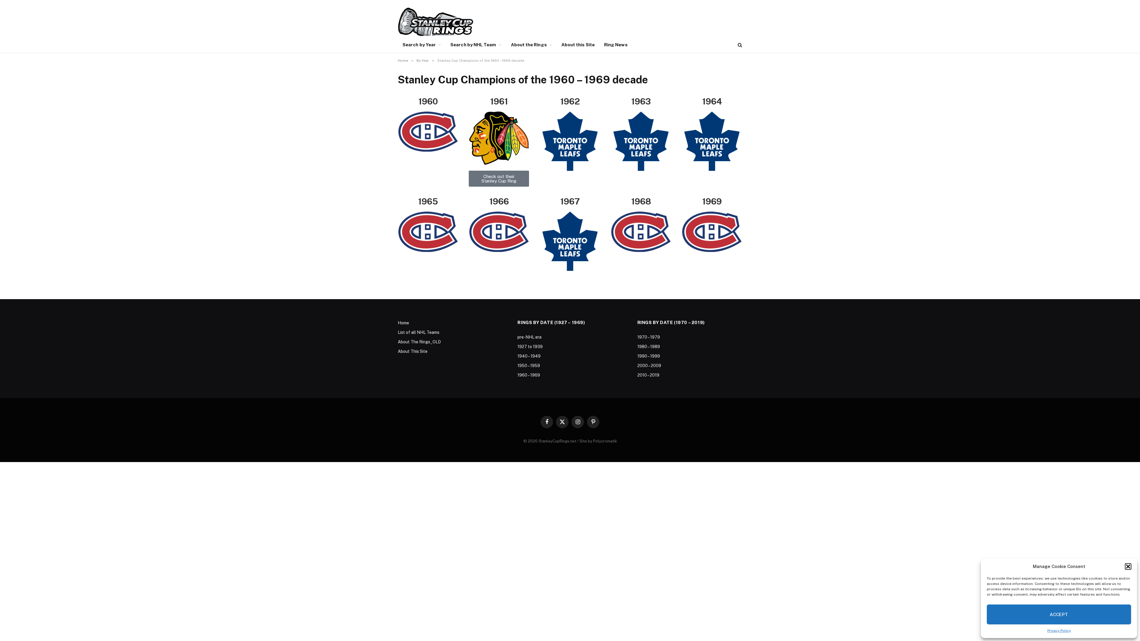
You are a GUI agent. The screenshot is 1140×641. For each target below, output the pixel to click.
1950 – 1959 (528, 365)
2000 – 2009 (649, 365)
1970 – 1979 (648, 337)
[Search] (739, 45)
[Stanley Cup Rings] (435, 21)
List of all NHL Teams (418, 332)
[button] (1128, 566)
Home (403, 322)
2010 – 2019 (648, 375)
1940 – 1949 (529, 356)
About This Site (413, 351)
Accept (1059, 614)
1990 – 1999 (648, 356)
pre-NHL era (529, 337)
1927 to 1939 (530, 346)
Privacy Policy (1059, 631)
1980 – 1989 (648, 346)
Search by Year (419, 44)
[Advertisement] (634, 20)
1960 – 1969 (528, 375)
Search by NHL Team (473, 44)
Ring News (616, 44)
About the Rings (529, 44)
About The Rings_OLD (419, 341)
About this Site (578, 44)
